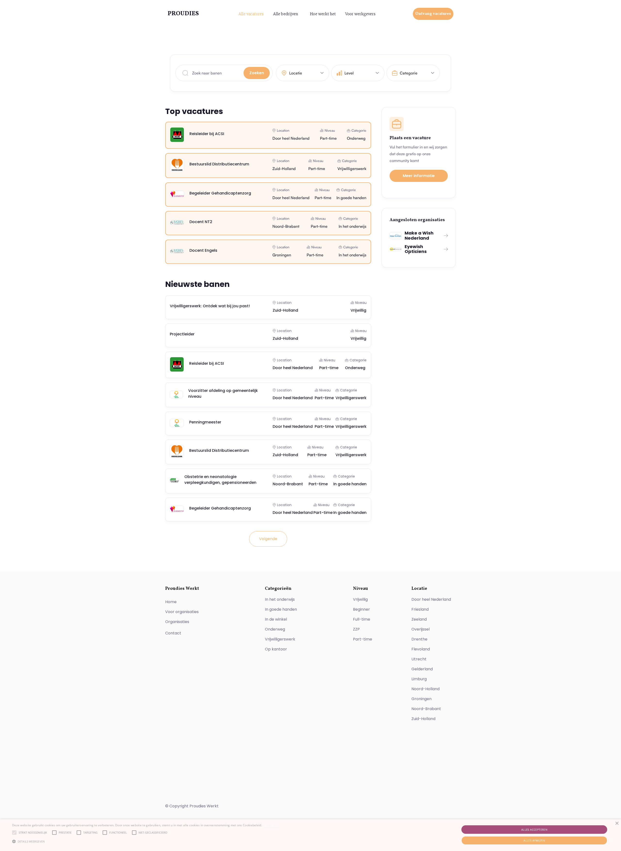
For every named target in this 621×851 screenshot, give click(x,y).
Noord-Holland (425, 689)
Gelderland (422, 669)
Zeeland (419, 619)
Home (171, 602)
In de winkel (276, 619)
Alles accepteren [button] (534, 829)
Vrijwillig (360, 599)
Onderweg (275, 629)
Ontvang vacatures (433, 13)
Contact (173, 633)
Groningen (421, 699)
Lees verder (271, 825)
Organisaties (177, 621)
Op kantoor (276, 649)
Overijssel (420, 629)
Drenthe (419, 639)
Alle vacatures (251, 14)
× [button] (617, 823)
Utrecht (418, 659)
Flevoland (420, 649)
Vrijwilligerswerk (280, 639)
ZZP (356, 629)
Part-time (362, 639)
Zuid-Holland (423, 718)
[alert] (310, 835)
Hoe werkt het (323, 14)
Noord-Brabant (426, 709)
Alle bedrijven (285, 14)
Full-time (361, 619)
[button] (302, 73)
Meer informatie (419, 175)
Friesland (420, 609)
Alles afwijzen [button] (534, 840)
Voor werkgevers (360, 14)
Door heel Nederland (431, 599)
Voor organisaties (182, 612)
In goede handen (281, 609)
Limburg (419, 679)
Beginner (361, 609)
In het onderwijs (280, 599)
